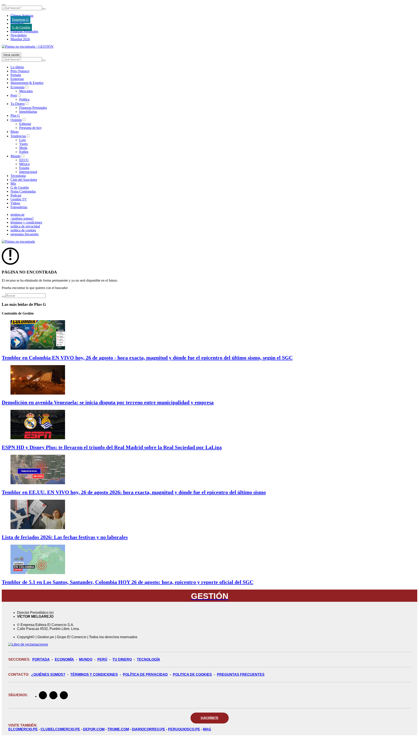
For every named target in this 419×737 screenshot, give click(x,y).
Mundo (15, 156)
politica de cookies (23, 230)
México (24, 164)
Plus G (15, 115)
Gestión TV (18, 199)
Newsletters (18, 35)
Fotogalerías (18, 207)
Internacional (28, 172)
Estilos (23, 152)
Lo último (17, 67)
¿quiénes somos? (22, 218)
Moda (23, 148)
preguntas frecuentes (24, 234)
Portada (15, 75)
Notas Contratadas (23, 191)
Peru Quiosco (19, 71)
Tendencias (18, 136)
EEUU (24, 160)
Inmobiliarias (28, 111)
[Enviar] (44, 9)
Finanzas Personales (24, 31)
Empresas (17, 23)
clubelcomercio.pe (60, 729)
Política (24, 99)
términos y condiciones (26, 222)
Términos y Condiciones (94, 674)
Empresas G (20, 19)
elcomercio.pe (23, 729)
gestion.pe (17, 214)
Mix (13, 183)
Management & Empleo (26, 83)
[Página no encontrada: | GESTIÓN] (27, 46)
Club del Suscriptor (23, 179)
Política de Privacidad (145, 674)
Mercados (26, 91)
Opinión (16, 120)
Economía (17, 87)
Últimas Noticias (21, 15)
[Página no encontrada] (18, 241)
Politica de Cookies (192, 674)
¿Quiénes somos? (48, 674)
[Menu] (3, 4)
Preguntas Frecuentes (240, 674)
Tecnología (18, 176)
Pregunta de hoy (30, 128)
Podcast (15, 195)
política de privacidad (25, 226)
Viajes (23, 144)
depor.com (94, 729)
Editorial (25, 124)
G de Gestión (21, 27)
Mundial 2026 (20, 39)
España (24, 168)
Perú (13, 95)
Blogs (14, 131)
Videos (15, 203)
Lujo (22, 140)
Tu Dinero (17, 104)
